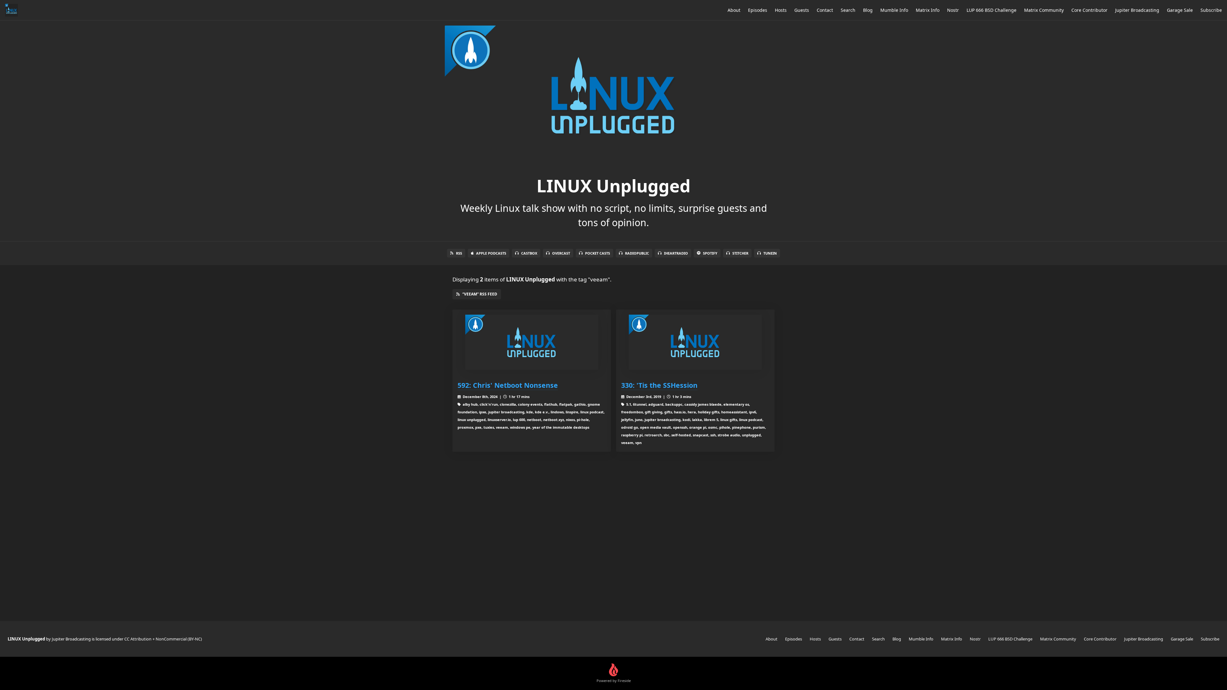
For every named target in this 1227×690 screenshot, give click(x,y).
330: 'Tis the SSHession (659, 385)
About (734, 10)
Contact (825, 10)
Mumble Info (894, 10)
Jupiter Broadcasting (1137, 10)
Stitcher (740, 253)
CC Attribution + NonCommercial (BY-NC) (163, 639)
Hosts (781, 10)
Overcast (561, 253)
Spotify (710, 253)
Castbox (529, 253)
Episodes (757, 10)
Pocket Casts (597, 253)
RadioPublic (637, 253)
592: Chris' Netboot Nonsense (508, 385)
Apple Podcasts (491, 253)
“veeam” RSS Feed (479, 294)
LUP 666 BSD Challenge (991, 10)
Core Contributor (1089, 10)
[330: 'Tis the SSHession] (695, 342)
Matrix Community (1044, 10)
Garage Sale (1180, 10)
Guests (801, 10)
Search (848, 10)
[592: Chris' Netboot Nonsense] (531, 342)
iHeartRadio (676, 253)
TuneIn (770, 253)
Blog (868, 10)
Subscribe (1211, 10)
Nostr (953, 10)
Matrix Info (927, 10)
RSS (459, 253)
